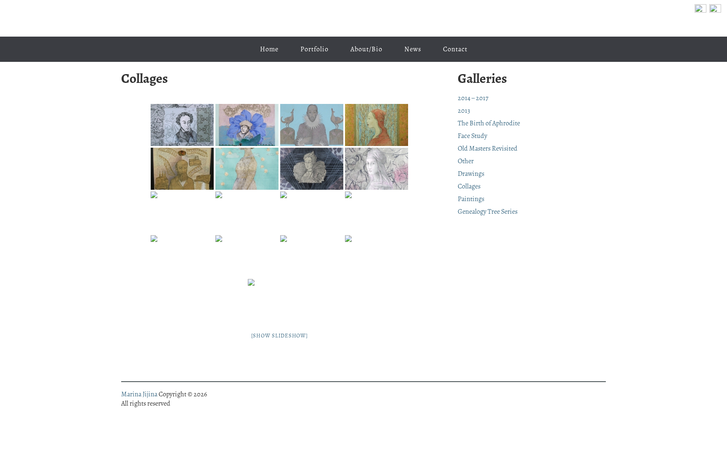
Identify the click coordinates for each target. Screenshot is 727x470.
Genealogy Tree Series (487, 211)
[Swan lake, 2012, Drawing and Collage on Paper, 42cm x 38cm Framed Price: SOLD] (247, 212)
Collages (469, 186)
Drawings (471, 173)
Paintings (471, 199)
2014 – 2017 (473, 98)
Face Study (472, 136)
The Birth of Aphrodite (489, 123)
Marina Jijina (363, 18)
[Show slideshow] (279, 335)
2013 (464, 110)
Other (466, 161)
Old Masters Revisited (487, 148)
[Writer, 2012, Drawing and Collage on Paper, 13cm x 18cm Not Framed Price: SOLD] (376, 256)
